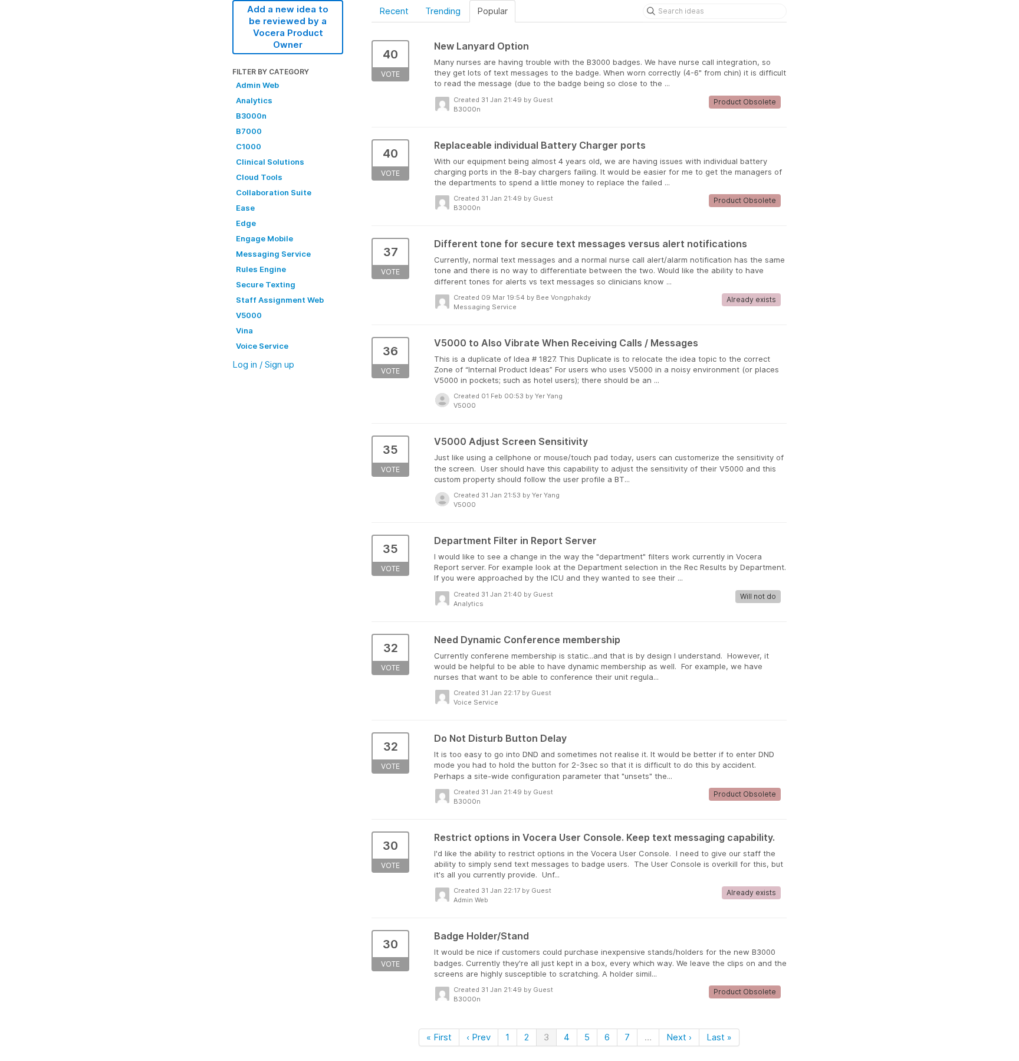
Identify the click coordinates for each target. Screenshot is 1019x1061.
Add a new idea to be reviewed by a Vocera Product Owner (287, 27)
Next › (679, 1037)
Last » (719, 1037)
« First (439, 1037)
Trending (443, 11)
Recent (394, 11)
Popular (492, 11)
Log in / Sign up (263, 364)
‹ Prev (478, 1037)
